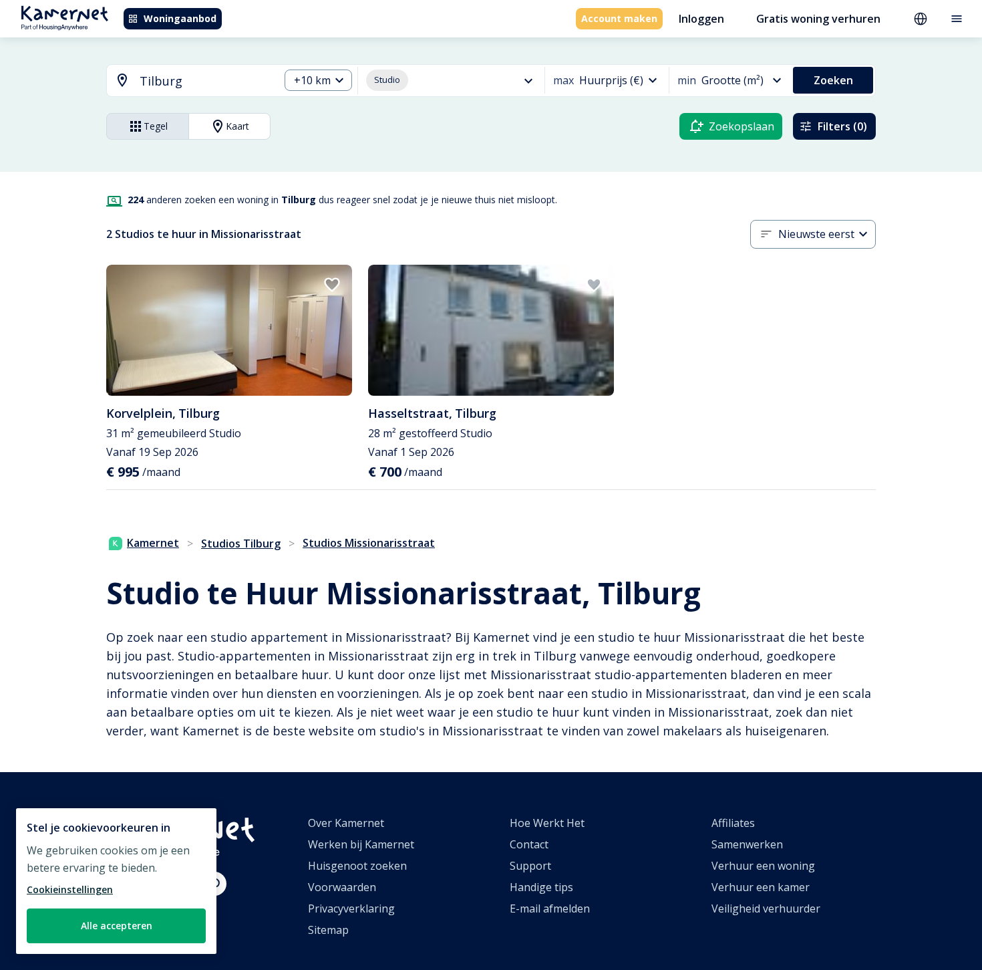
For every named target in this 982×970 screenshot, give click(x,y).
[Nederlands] (920, 18)
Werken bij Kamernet (361, 844)
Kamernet (153, 542)
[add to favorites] (332, 284)
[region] (116, 881)
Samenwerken (747, 844)
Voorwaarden (342, 887)
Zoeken (833, 80)
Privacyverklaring (351, 908)
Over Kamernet (346, 823)
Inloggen (701, 18)
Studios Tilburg (241, 543)
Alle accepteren (116, 925)
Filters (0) (842, 126)
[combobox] (185, 81)
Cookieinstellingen (70, 889)
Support (530, 865)
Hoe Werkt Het (547, 823)
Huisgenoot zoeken (357, 865)
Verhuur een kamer (760, 887)
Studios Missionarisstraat (369, 543)
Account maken (619, 18)
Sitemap (328, 930)
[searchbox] (204, 81)
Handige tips (541, 887)
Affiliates (733, 823)
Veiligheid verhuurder (765, 908)
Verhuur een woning (763, 865)
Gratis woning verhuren (818, 18)
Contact (529, 844)
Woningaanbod (180, 18)
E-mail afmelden (550, 908)
